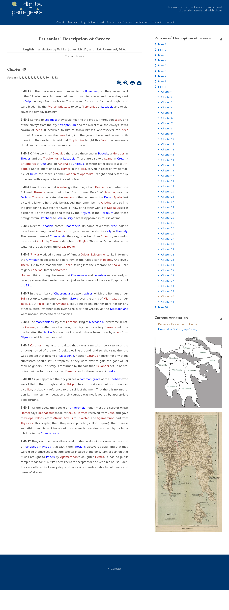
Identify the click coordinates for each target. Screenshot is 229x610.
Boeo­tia (103, 153)
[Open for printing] (132, 83)
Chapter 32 (167, 254)
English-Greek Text (92, 22)
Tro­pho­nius (89, 106)
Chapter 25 (167, 218)
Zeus (71, 413)
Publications (141, 22)
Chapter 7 (167, 123)
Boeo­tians (91, 91)
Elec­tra (99, 457)
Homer (65, 169)
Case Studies (124, 22)
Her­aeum (106, 213)
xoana (108, 158)
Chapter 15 (167, 165)
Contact (169, 22)
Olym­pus (27, 337)
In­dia (111, 371)
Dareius (70, 371)
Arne (113, 226)
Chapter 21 (167, 197)
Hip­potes (106, 260)
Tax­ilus (25, 304)
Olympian (32, 260)
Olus (43, 164)
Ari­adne (62, 187)
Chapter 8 (167, 128)
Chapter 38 (167, 286)
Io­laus (85, 254)
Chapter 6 (167, 118)
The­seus (39, 192)
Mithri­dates (111, 298)
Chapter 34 (167, 265)
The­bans (116, 379)
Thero (54, 241)
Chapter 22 (167, 202)
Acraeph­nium (67, 125)
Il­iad (83, 169)
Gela (60, 218)
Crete (121, 158)
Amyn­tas (62, 304)
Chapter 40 (167, 296)
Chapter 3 (167, 102)
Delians (26, 197)
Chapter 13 (167, 154)
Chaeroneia (72, 226)
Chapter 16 (167, 170)
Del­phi (29, 101)
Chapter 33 (167, 260)
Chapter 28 (167, 233)
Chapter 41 (167, 302)
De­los (33, 174)
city (109, 231)
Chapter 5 (167, 112)
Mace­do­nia (96, 322)
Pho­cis (46, 446)
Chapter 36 (167, 275)
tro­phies (87, 293)
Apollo (117, 197)
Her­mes (82, 413)
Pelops (28, 418)
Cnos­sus (78, 164)
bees (39, 130)
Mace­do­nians (119, 309)
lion (118, 332)
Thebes (26, 158)
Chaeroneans (50, 433)
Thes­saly (121, 231)
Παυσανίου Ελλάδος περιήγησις (177, 329)
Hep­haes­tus (46, 413)
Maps (110, 22)
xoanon (71, 174)
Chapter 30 (167, 244)
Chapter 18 (167, 181)
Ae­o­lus (60, 231)
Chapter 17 (167, 176)
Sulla (24, 298)
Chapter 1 (167, 91)
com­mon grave (90, 379)
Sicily (70, 218)
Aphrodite (86, 174)
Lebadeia (107, 106)
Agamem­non (105, 418)
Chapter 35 (167, 270)
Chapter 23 (167, 207)
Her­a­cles (119, 153)
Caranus (71, 322)
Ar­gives (86, 213)
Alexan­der (102, 366)
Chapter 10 (167, 139)
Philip (41, 304)
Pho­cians (80, 446)
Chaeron (106, 236)
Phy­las (83, 241)
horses (60, 270)
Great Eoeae (66, 246)
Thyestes (83, 418)
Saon (117, 120)
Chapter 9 (167, 133)
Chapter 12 (167, 149)
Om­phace (46, 218)
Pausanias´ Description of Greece (178, 324)
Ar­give (47, 332)
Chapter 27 (167, 228)
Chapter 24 (167, 212)
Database (72, 22)
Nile (28, 285)
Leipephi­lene (99, 254)
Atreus (57, 418)
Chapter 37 (167, 281)
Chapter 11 (167, 144)
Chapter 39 (167, 291)
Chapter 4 (167, 107)
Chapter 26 (167, 223)
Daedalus (58, 153)
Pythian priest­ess (58, 106)
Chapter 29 (167, 239)
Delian (108, 197)
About (60, 22)
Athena (63, 164)
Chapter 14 (167, 160)
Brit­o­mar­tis (28, 164)
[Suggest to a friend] (139, 83)
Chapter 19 (167, 186)
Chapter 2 (167, 97)
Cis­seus (30, 327)
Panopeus (31, 446)
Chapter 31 (167, 249)
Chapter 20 (167, 191)
